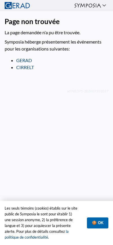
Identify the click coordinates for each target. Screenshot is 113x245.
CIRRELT (25, 67)
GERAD (24, 60)
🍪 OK (97, 223)
